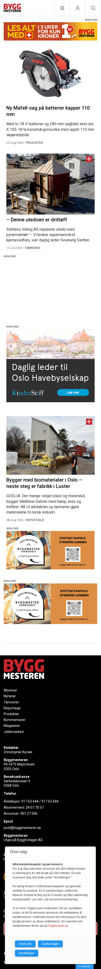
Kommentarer (14, 720)
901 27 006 (29, 813)
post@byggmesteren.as (22, 828)
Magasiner (12, 726)
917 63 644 (29, 801)
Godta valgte (50, 944)
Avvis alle (25, 944)
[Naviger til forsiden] (12, 9)
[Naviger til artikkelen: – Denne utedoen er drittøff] (50, 184)
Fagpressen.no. (58, 926)
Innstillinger (84, 966)
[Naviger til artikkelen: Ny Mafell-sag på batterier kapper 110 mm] (50, 73)
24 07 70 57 (35, 807)
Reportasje (12, 708)
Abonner (10, 690)
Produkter (11, 714)
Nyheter (10, 696)
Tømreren (11, 702)
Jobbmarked (14, 732)
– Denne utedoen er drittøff (36, 220)
